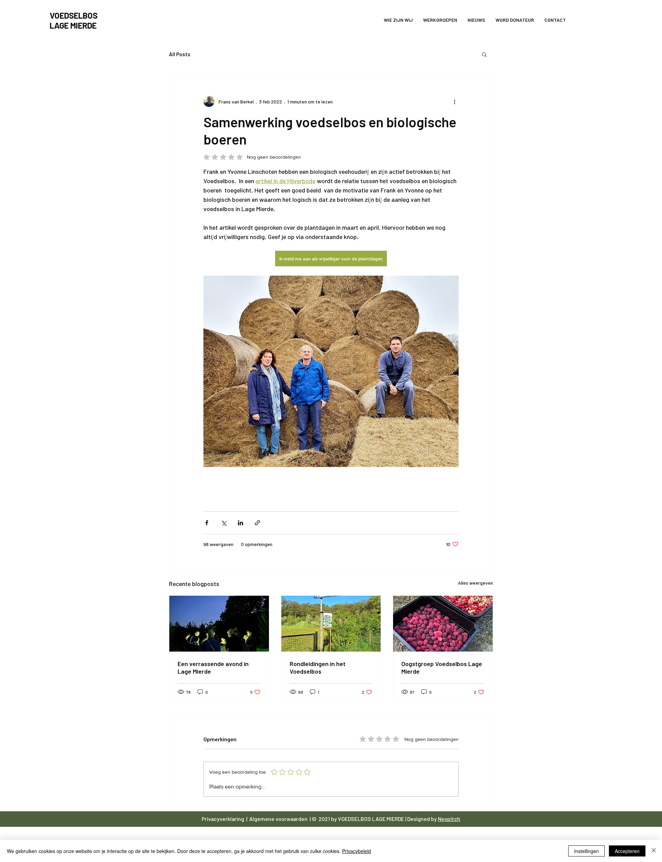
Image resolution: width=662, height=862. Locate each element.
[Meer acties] (454, 101)
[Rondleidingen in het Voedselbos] (331, 624)
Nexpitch (449, 818)
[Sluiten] (654, 850)
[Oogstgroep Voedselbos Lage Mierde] (443, 624)
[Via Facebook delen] (206, 522)
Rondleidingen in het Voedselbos (317, 667)
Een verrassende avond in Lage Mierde (213, 667)
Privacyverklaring (223, 818)
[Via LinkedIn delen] (240, 522)
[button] (484, 54)
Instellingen (586, 851)
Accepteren (627, 851)
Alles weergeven (475, 583)
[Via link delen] (257, 522)
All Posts (179, 54)
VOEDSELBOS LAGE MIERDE (371, 818)
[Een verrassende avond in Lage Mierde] (219, 624)
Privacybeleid (356, 851)
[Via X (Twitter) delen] (223, 522)
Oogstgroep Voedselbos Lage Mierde (441, 667)
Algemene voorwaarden (279, 818)
